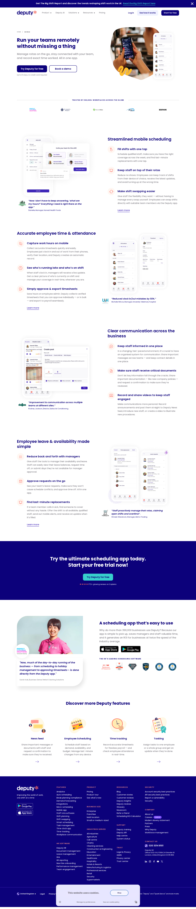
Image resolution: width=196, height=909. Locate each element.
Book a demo (63, 68)
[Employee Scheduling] (77, 739)
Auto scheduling (64, 794)
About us (149, 814)
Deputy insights (124, 801)
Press (147, 826)
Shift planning (63, 816)
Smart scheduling (65, 822)
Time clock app (64, 828)
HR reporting (62, 860)
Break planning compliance (69, 797)
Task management (66, 825)
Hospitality (91, 861)
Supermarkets (93, 879)
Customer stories (125, 794)
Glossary (121, 807)
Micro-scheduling (65, 807)
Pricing (102, 13)
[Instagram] (150, 861)
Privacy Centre (55, 894)
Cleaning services (95, 846)
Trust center (122, 861)
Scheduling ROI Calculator (129, 816)
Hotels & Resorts (94, 864)
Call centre (92, 839)
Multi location (93, 817)
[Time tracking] (118, 739)
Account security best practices (160, 791)
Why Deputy (150, 829)
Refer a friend (123, 813)
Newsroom (122, 810)
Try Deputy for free (32, 68)
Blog (119, 791)
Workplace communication (69, 834)
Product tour (93, 794)
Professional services (96, 870)
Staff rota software (65, 813)
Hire (58, 857)
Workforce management (156, 832)
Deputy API (122, 832)
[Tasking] (159, 739)
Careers (148, 817)
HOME (19, 32)
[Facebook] (154, 861)
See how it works (147, 12)
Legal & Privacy (124, 852)
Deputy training (124, 829)
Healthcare (92, 858)
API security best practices (157, 794)
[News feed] (37, 739)
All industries (92, 833)
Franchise (91, 814)
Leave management (66, 854)
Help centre (122, 835)
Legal (42, 894)
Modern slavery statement (157, 820)
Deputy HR (61, 848)
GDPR (119, 855)
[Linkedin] (146, 861)
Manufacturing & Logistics (99, 867)
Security (90, 876)
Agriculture (92, 836)
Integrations (62, 804)
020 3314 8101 (156, 845)
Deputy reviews (124, 804)
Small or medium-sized (98, 820)
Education (91, 852)
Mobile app (62, 810)
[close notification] (192, 3)
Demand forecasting (66, 801)
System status (123, 838)
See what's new (94, 797)
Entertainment (93, 855)
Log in (131, 12)
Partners (149, 823)
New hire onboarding (66, 863)
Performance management (70, 866)
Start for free (170, 12)
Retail (89, 873)
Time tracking (63, 831)
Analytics (61, 791)
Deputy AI (60, 13)
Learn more (124, 210)
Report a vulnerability (155, 797)
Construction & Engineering (99, 849)
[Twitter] (162, 861)
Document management (68, 851)
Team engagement (66, 869)
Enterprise (91, 811)
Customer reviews (125, 797)
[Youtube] (158, 861)
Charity (90, 843)
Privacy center (123, 858)
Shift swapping (63, 819)
